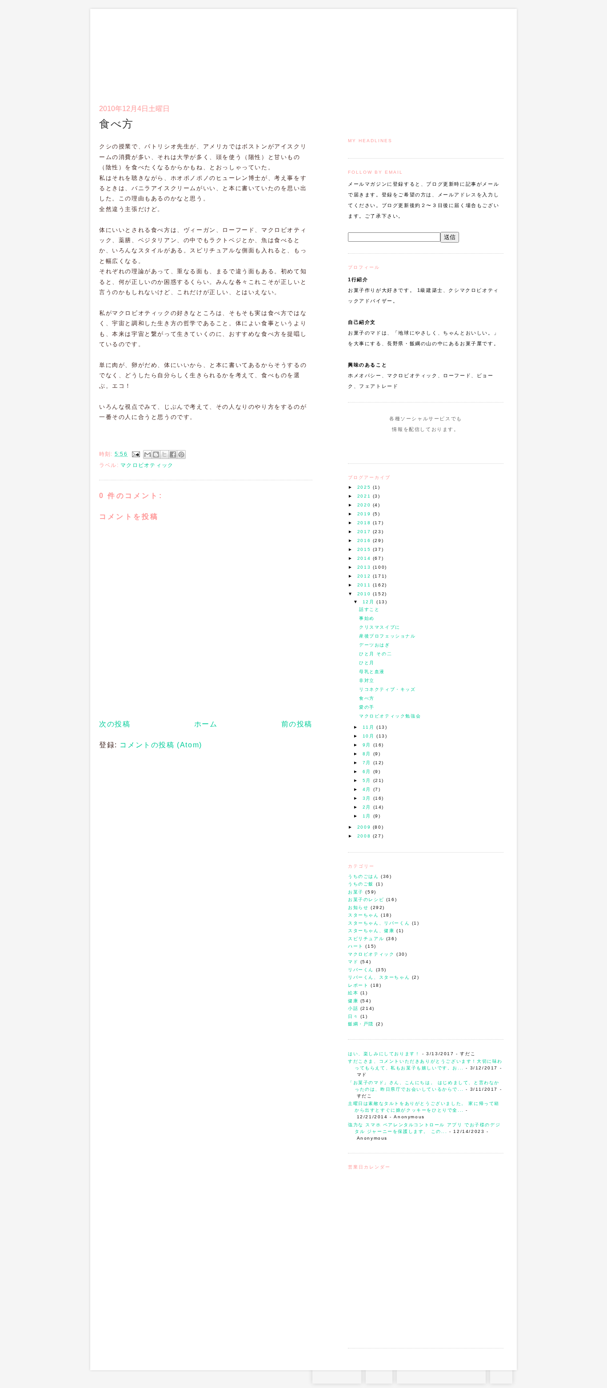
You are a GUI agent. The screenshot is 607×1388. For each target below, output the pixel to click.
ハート (355, 946)
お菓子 (355, 891)
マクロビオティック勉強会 (390, 716)
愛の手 (367, 707)
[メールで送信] (147, 454)
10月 (369, 736)
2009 (365, 827)
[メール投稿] (135, 454)
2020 (365, 505)
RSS (379, 1375)
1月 (368, 816)
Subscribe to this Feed (455, 446)
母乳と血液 (372, 671)
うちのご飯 (361, 883)
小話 (353, 1008)
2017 (365, 531)
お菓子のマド (125, 46)
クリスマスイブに (379, 627)
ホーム (206, 724)
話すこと (369, 609)
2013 (365, 567)
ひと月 (367, 662)
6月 (368, 771)
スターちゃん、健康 (371, 930)
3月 (368, 798)
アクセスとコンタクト (460, 51)
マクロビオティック (371, 954)
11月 (369, 727)
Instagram (400, 446)
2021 (365, 496)
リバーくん (361, 969)
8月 (368, 753)
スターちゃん (363, 915)
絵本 (353, 992)
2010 (365, 593)
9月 (368, 744)
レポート (358, 985)
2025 (365, 487)
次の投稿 (114, 724)
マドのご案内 (387, 51)
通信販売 (409, 51)
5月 (368, 780)
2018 (365, 522)
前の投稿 (296, 724)
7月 (368, 762)
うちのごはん (363, 876)
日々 (353, 1016)
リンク (487, 51)
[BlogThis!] (156, 454)
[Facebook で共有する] (172, 454)
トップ (365, 51)
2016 (365, 540)
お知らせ (358, 907)
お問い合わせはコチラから (441, 1375)
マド (353, 961)
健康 (353, 1000)
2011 (365, 584)
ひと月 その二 (375, 653)
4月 (368, 789)
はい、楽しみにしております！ (384, 1053)
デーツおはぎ (374, 644)
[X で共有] (164, 454)
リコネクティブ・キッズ (387, 689)
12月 (369, 601)
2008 (365, 836)
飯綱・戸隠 (361, 1023)
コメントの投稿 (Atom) (161, 745)
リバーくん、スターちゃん (379, 977)
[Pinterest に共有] (181, 454)
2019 (365, 513)
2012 (365, 576)
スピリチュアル (366, 938)
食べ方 (367, 698)
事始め (367, 618)
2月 (368, 807)
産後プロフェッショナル (387, 636)
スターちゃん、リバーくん (379, 923)
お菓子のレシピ (366, 899)
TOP (501, 1375)
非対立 (367, 680)
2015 (365, 549)
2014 (365, 558)
